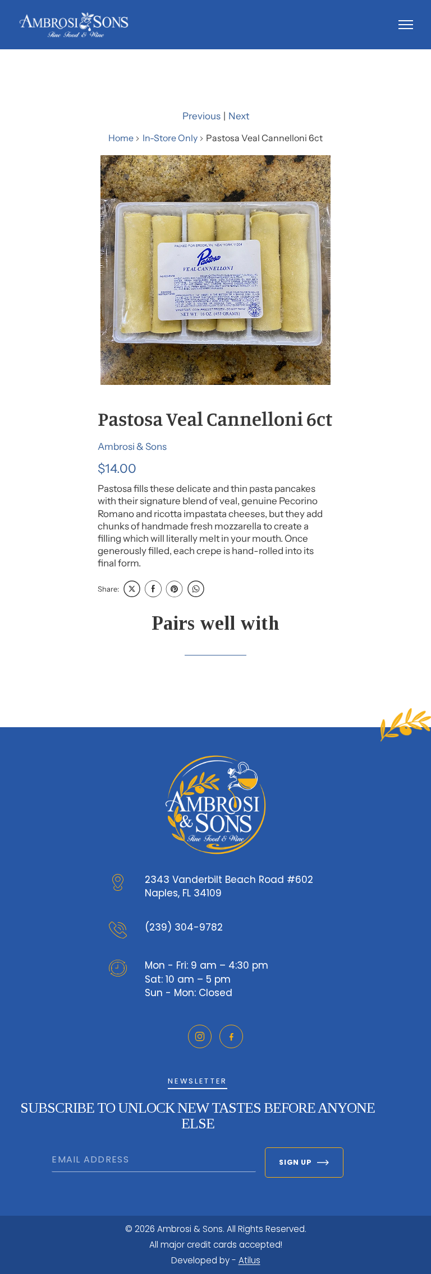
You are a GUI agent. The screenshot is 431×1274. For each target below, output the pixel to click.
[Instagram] (200, 1036)
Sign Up (295, 1162)
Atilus (249, 1260)
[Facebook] (231, 1036)
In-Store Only (170, 137)
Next (238, 116)
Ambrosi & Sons (132, 446)
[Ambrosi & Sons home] (74, 24)
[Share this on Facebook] (153, 588)
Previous (201, 116)
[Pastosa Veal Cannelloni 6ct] (215, 270)
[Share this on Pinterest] (174, 588)
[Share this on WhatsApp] (195, 588)
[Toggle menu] (405, 24)
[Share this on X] (131, 588)
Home (121, 137)
